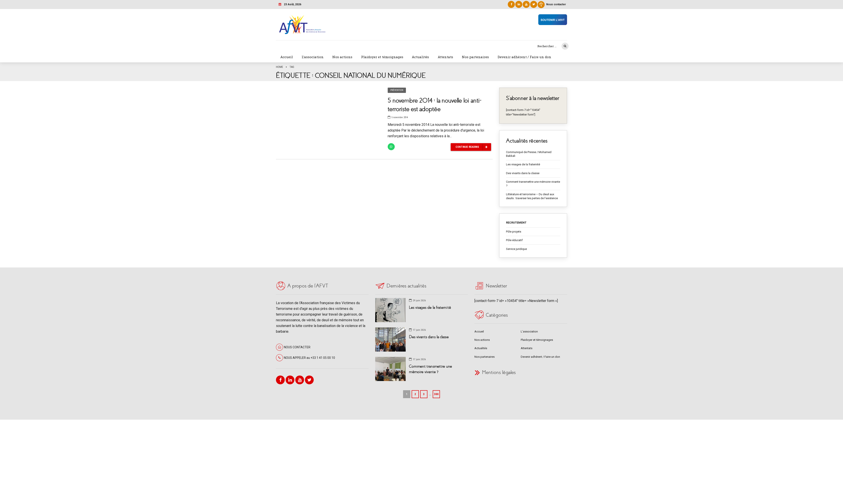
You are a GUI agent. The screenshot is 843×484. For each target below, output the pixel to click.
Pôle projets (513, 231)
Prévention (396, 90)
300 (436, 394)
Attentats (445, 57)
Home (279, 67)
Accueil (286, 57)
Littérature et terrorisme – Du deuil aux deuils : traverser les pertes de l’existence (532, 196)
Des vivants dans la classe (522, 173)
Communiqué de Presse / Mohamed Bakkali (528, 154)
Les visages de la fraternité (523, 164)
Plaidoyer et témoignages (382, 57)
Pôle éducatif (514, 240)
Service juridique (516, 249)
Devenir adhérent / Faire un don (524, 57)
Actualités (420, 57)
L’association (313, 57)
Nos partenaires (475, 57)
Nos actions (342, 57)
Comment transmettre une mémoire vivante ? (533, 183)
